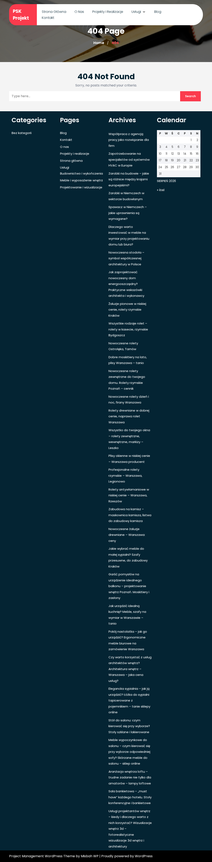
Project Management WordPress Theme (42, 856)
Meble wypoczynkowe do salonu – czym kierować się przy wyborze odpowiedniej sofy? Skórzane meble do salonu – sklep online (129, 752)
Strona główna (54, 11)
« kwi (160, 190)
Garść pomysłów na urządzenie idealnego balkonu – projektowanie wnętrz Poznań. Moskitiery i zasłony (128, 586)
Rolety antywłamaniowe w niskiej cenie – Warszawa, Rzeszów (128, 495)
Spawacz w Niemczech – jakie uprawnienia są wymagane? (127, 213)
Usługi (136, 11)
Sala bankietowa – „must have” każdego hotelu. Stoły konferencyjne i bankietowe (130, 797)
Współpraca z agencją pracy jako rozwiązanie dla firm (128, 140)
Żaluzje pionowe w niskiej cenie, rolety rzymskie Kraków (127, 310)
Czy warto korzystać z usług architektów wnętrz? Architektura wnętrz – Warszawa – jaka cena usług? (130, 669)
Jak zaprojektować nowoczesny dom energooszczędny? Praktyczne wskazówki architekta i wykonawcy (126, 284)
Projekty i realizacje (107, 11)
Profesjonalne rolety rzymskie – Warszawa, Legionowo (125, 475)
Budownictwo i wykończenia (81, 173)
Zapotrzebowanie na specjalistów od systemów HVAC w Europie (129, 159)
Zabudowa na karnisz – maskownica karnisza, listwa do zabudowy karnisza (129, 515)
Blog (157, 11)
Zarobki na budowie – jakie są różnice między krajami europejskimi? (128, 179)
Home (98, 42)
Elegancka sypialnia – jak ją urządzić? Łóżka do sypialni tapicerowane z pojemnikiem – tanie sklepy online (129, 700)
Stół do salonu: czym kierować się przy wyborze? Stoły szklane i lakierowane (129, 726)
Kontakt (48, 17)
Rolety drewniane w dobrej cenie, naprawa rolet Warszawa (128, 416)
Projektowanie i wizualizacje (81, 187)
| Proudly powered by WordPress (126, 856)
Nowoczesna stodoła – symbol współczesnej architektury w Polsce (126, 258)
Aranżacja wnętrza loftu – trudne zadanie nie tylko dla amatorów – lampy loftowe (129, 777)
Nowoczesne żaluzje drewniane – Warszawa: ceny (126, 535)
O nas (79, 11)
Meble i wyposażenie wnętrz (81, 180)
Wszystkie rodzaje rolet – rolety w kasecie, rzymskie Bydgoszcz (128, 329)
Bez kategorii (21, 133)
